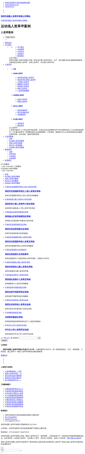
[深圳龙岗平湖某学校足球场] (16, 287)
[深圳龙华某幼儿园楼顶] (14, 402)
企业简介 (20, 54)
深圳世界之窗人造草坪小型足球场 (20, 204)
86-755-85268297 (11, 417)
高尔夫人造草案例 (15, 145)
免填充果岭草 (22, 110)
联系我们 (20, 56)
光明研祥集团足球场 (14, 317)
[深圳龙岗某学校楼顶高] (14, 397)
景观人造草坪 (22, 101)
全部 (14, 69)
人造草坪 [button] (8, 64)
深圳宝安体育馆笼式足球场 (17, 229)
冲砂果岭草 (21, 114)
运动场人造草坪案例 (16, 147)
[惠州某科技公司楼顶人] (14, 400)
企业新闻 (12, 158)
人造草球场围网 (23, 91)
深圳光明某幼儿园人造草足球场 (19, 267)
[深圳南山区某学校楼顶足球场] (16, 212)
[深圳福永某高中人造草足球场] (16, 275)
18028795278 (9, 6)
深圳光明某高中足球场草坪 (17, 254)
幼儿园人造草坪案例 (16, 141)
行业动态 (12, 156)
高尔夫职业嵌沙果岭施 (13, 376)
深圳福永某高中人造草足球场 (18, 279)
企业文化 (20, 51)
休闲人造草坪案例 (15, 143)
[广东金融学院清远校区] (14, 395)
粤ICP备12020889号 (74, 438)
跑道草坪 (20, 125)
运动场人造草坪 (18, 73)
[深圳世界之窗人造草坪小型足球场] (18, 199)
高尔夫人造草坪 (18, 106)
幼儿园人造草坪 (18, 119)
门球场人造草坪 (23, 82)
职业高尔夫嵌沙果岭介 (13, 378)
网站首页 (8, 43)
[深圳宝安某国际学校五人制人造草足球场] (20, 187)
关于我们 (20, 47)
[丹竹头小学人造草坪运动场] (16, 325)
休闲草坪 (20, 123)
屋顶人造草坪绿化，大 (13, 373)
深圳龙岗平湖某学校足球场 (17, 292)
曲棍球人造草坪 (23, 84)
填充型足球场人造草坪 (25, 77)
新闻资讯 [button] (8, 149)
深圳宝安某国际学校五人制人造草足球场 (22, 191)
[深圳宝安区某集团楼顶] (14, 404)
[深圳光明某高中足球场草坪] (16, 250)
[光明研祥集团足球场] (13, 312)
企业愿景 (20, 49)
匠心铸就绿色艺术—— (13, 380)
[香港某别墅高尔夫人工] (14, 389)
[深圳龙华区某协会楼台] (14, 391)
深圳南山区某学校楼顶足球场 (18, 216)
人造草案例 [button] (9, 136)
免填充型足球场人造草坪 (26, 80)
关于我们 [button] (8, 45)
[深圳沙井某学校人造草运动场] (16, 300)
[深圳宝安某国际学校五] (14, 406)
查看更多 (4, 355)
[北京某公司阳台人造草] (14, 393)
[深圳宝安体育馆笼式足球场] (16, 224)
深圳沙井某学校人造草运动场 (18, 304)
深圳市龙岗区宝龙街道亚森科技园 (17, 3)
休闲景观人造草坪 (18, 95)
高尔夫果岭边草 (23, 112)
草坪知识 (12, 154)
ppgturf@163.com (11, 419)
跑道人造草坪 (22, 88)
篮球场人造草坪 (23, 86)
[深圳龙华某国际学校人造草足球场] (18, 237)
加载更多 (4, 340)
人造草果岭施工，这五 (13, 371)
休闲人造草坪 (22, 99)
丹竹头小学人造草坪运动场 (17, 330)
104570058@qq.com (12, 5)
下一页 (9, 338)
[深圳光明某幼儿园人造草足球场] (17, 262)
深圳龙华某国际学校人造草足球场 (20, 241)
